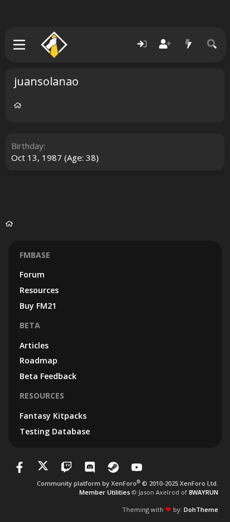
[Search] (212, 44)
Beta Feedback (48, 376)
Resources (39, 290)
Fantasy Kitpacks (53, 415)
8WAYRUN (203, 492)
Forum (32, 274)
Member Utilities (104, 492)
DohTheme (201, 509)
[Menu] (20, 44)
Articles (34, 345)
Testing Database (55, 431)
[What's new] (188, 44)
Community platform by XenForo (127, 483)
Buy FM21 (38, 305)
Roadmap (39, 360)
